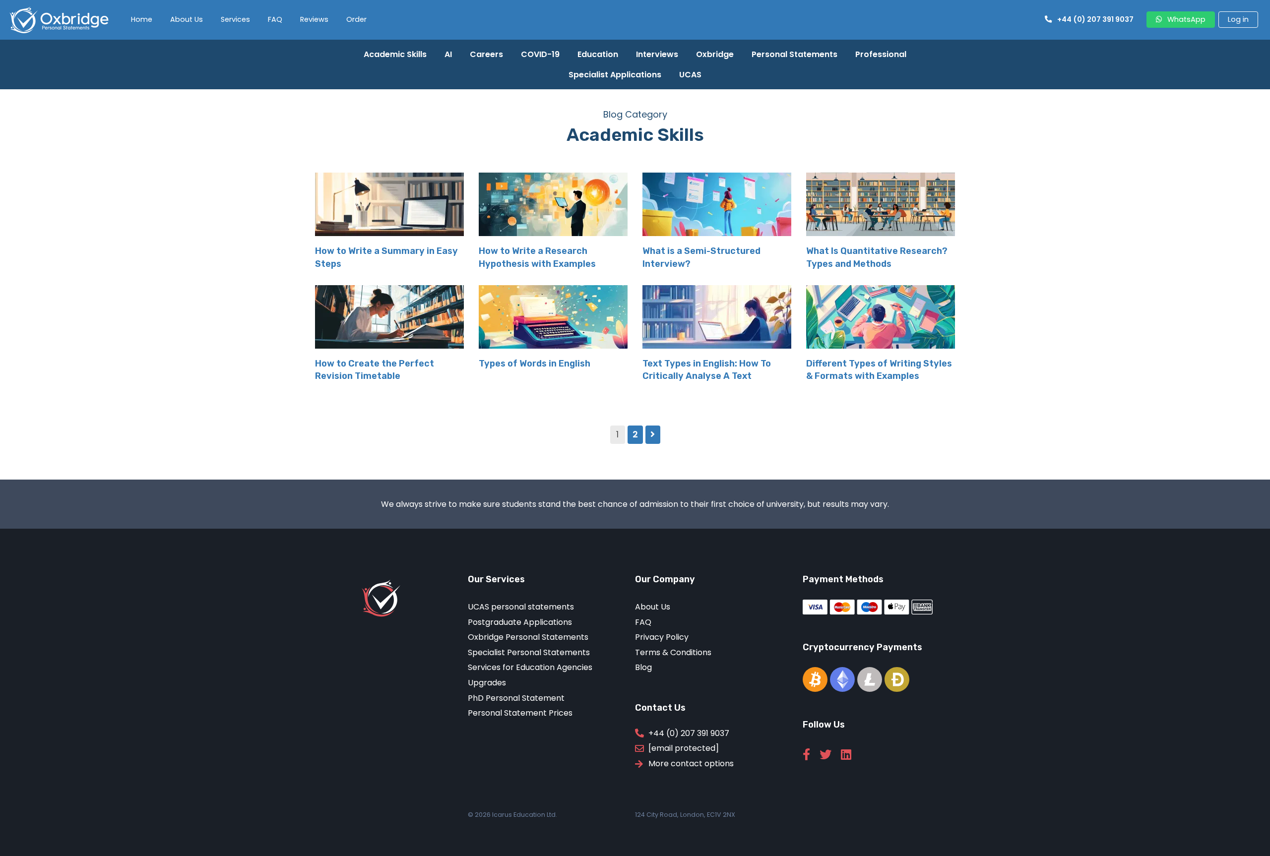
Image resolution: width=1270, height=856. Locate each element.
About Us (186, 19)
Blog (643, 667)
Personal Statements (794, 54)
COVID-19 (540, 54)
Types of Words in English (534, 363)
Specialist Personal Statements (529, 652)
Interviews (657, 54)
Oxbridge (715, 54)
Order (356, 19)
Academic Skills (395, 54)
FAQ (275, 19)
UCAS (690, 74)
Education (597, 54)
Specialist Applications (615, 74)
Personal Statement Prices (520, 713)
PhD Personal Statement (516, 698)
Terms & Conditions (673, 652)
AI (448, 54)
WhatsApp (1186, 19)
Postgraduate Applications (520, 622)
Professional (880, 54)
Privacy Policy (662, 637)
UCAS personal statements (521, 606)
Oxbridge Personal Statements (528, 637)
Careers (486, 54)
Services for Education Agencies (530, 667)
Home (141, 19)
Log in (1238, 19)
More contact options (691, 764)
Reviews (314, 19)
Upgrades (487, 682)
